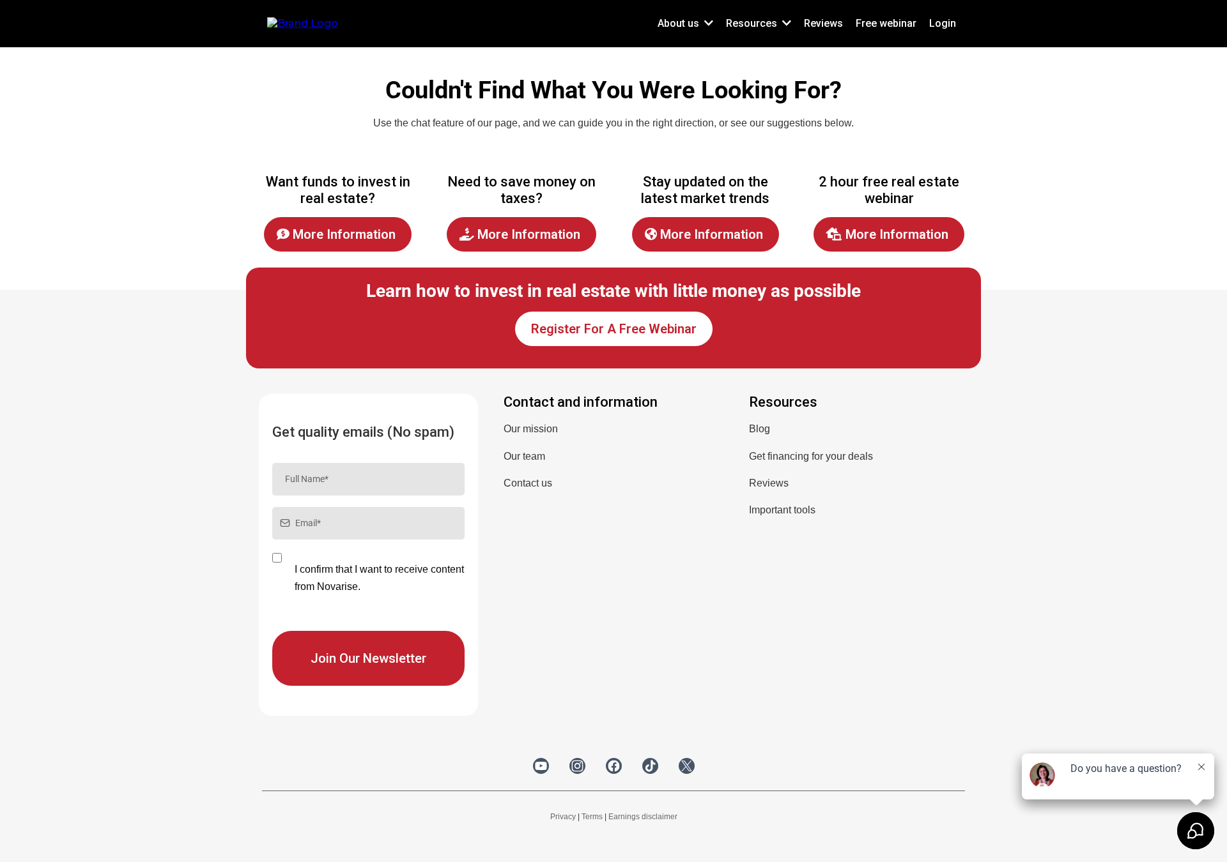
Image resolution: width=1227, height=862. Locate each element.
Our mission (531, 428)
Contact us (528, 483)
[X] (686, 766)
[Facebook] (614, 766)
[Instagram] (577, 766)
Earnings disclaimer (642, 816)
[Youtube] (541, 766)
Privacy (563, 816)
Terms (592, 816)
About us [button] (680, 23)
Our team (524, 456)
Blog (759, 428)
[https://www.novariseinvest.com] (302, 23)
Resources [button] (753, 23)
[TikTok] (650, 766)
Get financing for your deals (811, 456)
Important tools (782, 509)
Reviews (769, 483)
